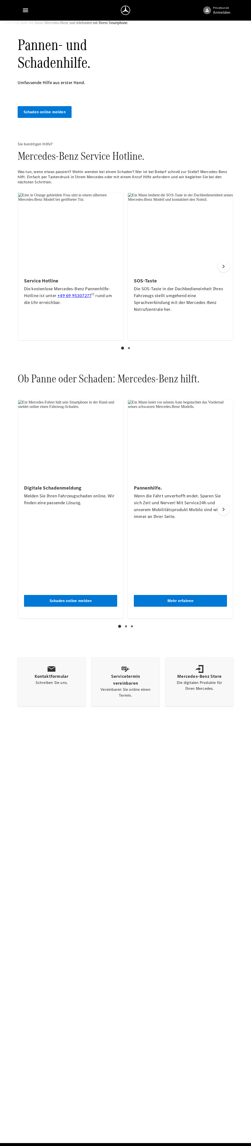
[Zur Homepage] (125, 10)
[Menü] (25, 10)
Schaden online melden (45, 111)
